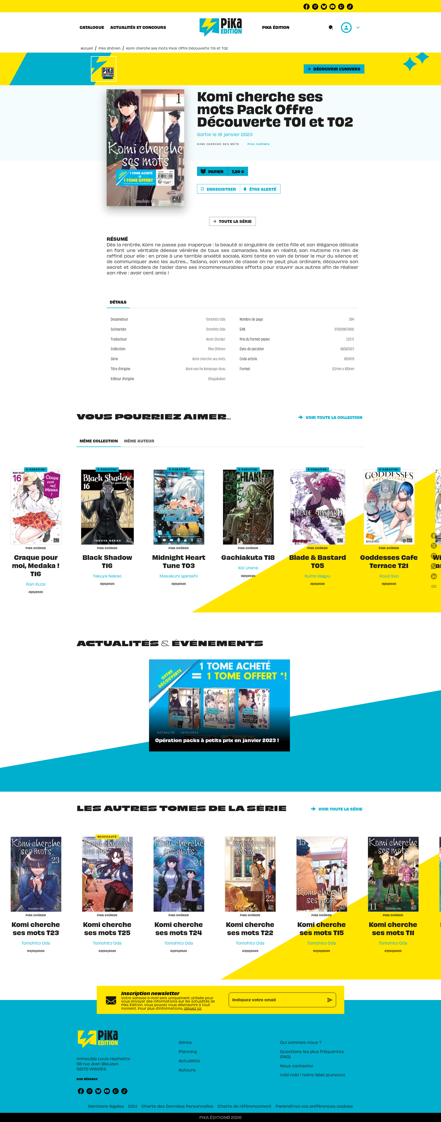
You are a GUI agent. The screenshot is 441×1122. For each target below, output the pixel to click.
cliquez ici (192, 1008)
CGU (132, 1105)
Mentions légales (106, 1105)
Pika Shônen (109, 48)
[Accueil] (220, 27)
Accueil (87, 48)
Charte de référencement (244, 1105)
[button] (334, 69)
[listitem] (306, 6)
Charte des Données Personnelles (177, 1105)
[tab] (92, 27)
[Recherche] (331, 27)
